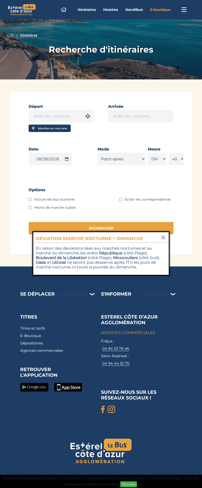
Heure (154, 149)
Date (33, 149)
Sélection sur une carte (52, 128)
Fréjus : (115, 345)
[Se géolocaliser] (88, 116)
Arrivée (115, 106)
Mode (103, 149)
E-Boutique (30, 335)
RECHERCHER (101, 228)
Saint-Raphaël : (115, 360)
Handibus (134, 9)
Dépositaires (31, 343)
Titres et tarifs (32, 328)
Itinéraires (87, 9)
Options (37, 190)
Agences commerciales (41, 350)
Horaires (110, 9)
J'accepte (128, 484)
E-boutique (160, 9)
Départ (36, 106)
